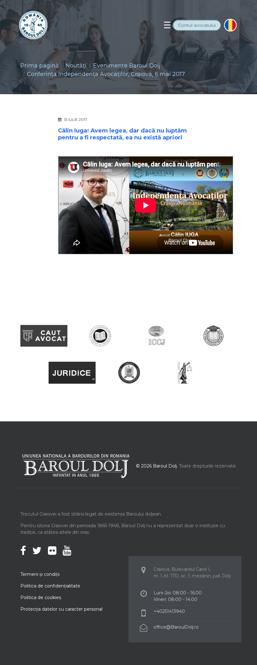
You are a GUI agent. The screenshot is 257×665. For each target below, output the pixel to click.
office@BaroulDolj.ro (176, 627)
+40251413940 (169, 611)
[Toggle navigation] (167, 25)
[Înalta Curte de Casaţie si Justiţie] (156, 335)
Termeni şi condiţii (40, 574)
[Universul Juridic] (184, 373)
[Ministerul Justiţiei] (128, 373)
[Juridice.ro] (72, 373)
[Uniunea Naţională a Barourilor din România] (100, 335)
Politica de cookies (40, 597)
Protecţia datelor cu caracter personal (61, 609)
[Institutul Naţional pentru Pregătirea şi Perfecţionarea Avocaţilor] (213, 335)
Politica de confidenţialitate (50, 586)
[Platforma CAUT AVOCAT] (43, 335)
